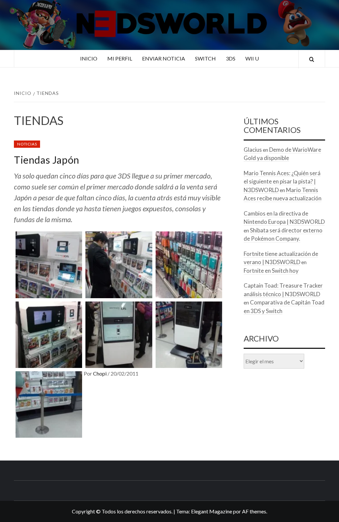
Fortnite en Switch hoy (271, 270)
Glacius (253, 149)
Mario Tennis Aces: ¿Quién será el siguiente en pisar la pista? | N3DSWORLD (282, 181)
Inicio (88, 58)
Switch (205, 58)
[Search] (311, 59)
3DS (230, 58)
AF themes (254, 511)
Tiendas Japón (46, 160)
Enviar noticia (163, 58)
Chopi (100, 373)
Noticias (27, 143)
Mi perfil (119, 58)
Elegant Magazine (211, 511)
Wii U (252, 58)
